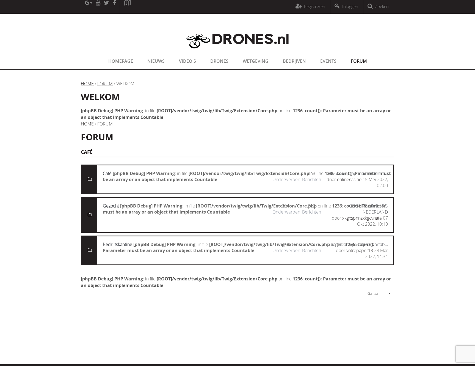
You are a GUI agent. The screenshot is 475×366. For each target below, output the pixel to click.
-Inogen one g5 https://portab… (358, 244)
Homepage (120, 61)
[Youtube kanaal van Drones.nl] (98, 7)
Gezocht (111, 206)
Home (87, 84)
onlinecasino (349, 179)
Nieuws (156, 61)
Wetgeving (256, 61)
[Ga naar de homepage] (237, 52)
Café (107, 173)
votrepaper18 (359, 250)
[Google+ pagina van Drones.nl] (88, 7)
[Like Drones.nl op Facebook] (114, 7)
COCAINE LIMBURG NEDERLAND (368, 209)
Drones (219, 61)
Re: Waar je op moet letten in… (358, 173)
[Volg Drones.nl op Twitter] (106, 7)
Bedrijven (294, 61)
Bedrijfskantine (117, 244)
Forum (359, 61)
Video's (187, 61)
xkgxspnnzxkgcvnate (362, 218)
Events (328, 61)
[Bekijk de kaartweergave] (127, 7)
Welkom (100, 97)
